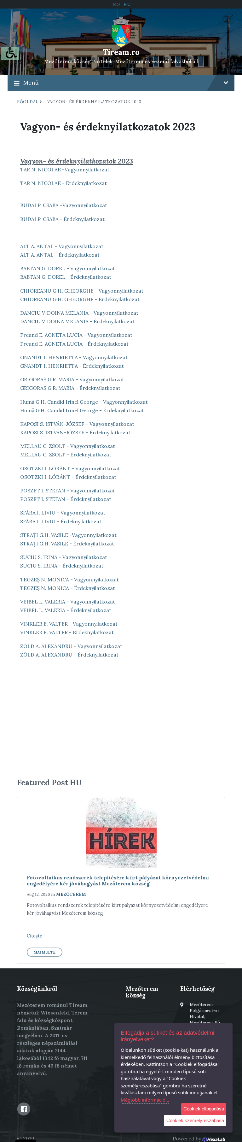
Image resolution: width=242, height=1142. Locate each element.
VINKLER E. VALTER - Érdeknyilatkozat (67, 632)
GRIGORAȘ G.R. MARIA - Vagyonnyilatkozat (72, 379)
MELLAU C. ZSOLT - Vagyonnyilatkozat (67, 446)
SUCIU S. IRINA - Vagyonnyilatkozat (63, 557)
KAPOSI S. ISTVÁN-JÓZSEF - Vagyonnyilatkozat (77, 424)
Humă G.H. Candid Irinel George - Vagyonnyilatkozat (84, 402)
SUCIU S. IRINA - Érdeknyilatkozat (61, 565)
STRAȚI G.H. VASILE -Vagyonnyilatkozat (68, 535)
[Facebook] (23, 1108)
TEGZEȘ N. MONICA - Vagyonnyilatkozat (69, 579)
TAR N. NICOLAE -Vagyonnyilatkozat (64, 169)
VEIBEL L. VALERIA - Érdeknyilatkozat (65, 610)
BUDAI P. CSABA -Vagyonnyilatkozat (63, 205)
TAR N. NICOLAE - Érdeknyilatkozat (63, 183)
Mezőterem (71, 894)
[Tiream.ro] (121, 31)
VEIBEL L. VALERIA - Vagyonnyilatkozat (67, 601)
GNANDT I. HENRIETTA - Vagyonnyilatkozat (74, 357)
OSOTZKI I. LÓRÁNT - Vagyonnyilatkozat (70, 468)
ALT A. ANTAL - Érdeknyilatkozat (60, 255)
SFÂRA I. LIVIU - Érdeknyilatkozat (60, 521)
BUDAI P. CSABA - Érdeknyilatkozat (62, 219)
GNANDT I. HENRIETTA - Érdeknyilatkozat (72, 366)
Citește (34, 936)
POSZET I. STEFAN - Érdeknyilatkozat (65, 499)
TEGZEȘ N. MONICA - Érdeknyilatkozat (67, 588)
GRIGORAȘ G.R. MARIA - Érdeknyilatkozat (70, 388)
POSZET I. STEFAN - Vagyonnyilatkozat (67, 490)
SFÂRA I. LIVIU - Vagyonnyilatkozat (62, 512)
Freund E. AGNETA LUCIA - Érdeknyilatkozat (74, 344)
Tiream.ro (121, 52)
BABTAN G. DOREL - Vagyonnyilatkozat (67, 268)
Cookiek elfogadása (203, 1108)
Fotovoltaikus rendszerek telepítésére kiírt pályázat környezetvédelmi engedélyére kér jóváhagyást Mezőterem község (118, 880)
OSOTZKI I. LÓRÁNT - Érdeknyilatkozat (68, 477)
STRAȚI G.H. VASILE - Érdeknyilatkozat (67, 543)
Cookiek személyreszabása (195, 1120)
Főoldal (28, 101)
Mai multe (44, 952)
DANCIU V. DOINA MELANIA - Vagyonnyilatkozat (79, 313)
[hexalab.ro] (213, 1138)
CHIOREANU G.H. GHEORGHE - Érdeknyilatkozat (80, 299)
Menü (31, 82)
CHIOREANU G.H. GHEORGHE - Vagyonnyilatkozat (81, 291)
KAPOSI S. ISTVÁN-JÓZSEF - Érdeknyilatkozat (75, 432)
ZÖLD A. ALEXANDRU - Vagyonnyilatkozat (71, 646)
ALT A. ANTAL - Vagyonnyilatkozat (61, 246)
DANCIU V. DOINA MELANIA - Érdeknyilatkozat (77, 321)
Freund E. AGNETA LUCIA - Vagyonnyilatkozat (76, 335)
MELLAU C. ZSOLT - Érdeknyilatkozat (65, 454)
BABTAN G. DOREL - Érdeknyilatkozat (65, 277)
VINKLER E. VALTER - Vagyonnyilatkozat (69, 624)
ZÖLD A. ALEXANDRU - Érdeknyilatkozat (69, 654)
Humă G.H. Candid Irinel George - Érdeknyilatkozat (82, 410)
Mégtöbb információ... (145, 1100)
